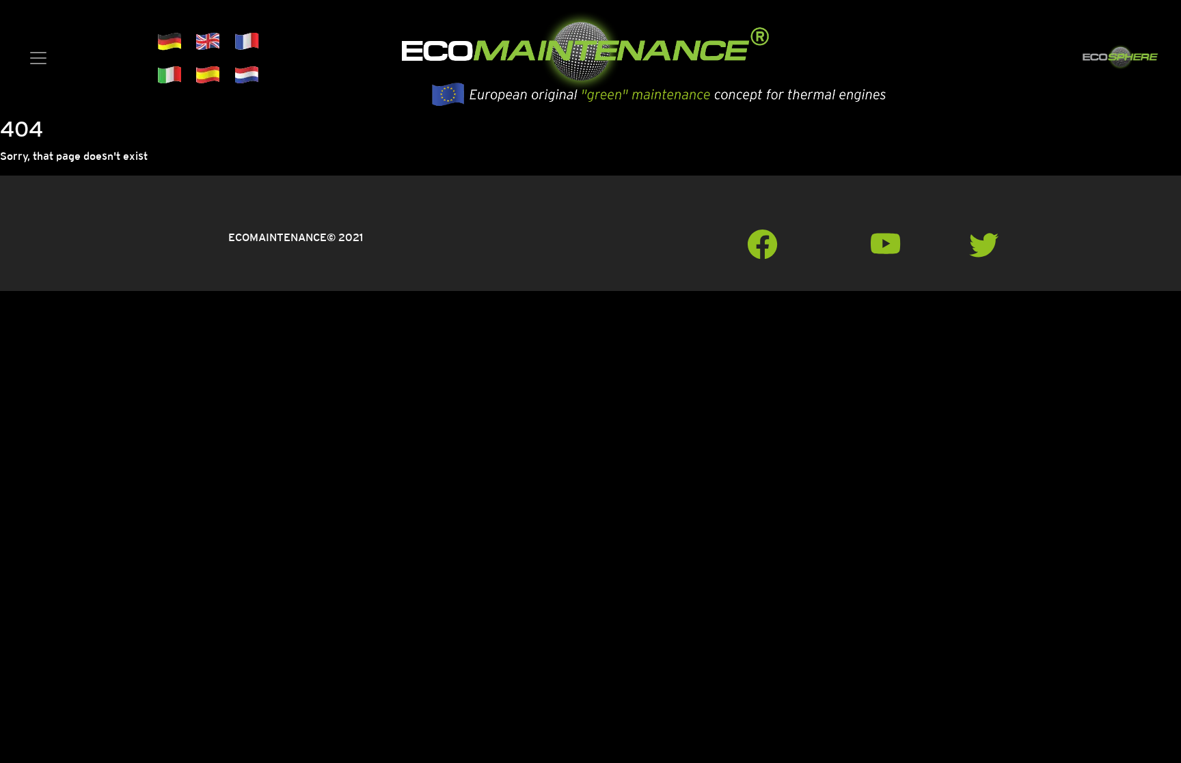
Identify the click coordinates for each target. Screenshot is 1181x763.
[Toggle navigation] (38, 58)
